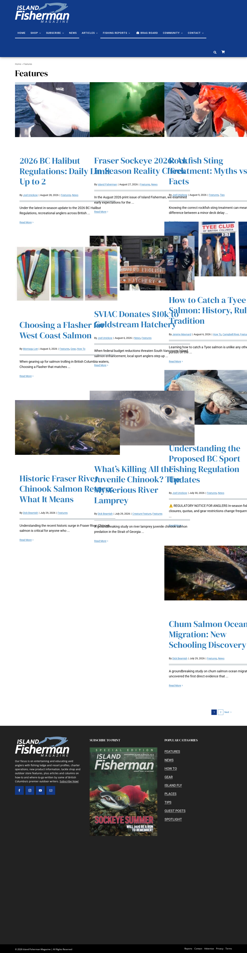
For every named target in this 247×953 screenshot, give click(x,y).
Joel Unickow (30, 195)
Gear (73, 348)
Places (170, 794)
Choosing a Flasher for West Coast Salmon (62, 330)
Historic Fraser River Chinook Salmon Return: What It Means (66, 488)
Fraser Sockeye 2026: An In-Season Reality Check (140, 165)
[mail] (50, 790)
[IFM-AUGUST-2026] (123, 749)
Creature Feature (141, 513)
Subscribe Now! (69, 781)
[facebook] (19, 790)
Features (66, 195)
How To (217, 334)
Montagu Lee (30, 348)
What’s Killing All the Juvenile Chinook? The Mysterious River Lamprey (137, 484)
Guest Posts (175, 811)
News (75, 195)
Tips (222, 194)
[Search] (215, 52)
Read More (26, 222)
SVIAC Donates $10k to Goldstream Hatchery (136, 319)
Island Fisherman (107, 184)
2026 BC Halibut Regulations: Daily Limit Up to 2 (65, 171)
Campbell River (231, 334)
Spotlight (173, 819)
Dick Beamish (30, 512)
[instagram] (29, 790)
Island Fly (173, 785)
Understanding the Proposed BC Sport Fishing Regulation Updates (204, 463)
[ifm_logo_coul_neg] (42, 4)
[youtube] (40, 790)
